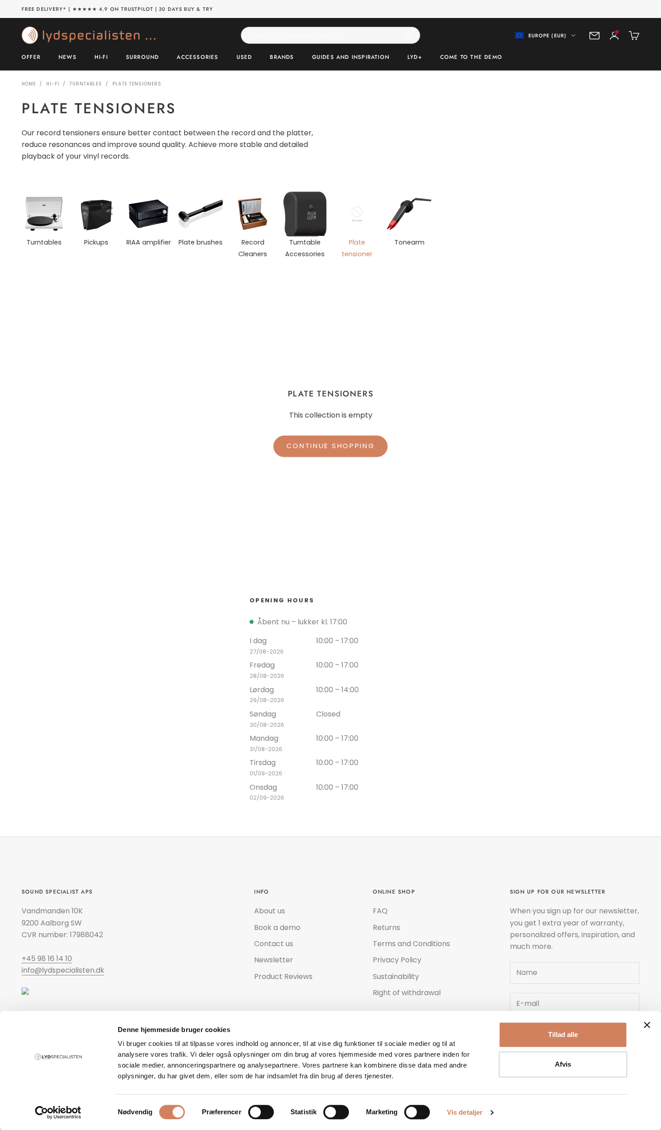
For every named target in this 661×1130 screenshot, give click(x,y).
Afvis (563, 1064)
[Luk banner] (647, 1025)
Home (29, 83)
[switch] (261, 1112)
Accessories (197, 57)
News (67, 57)
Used (244, 57)
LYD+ (414, 57)
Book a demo (277, 927)
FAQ (380, 911)
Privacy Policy (397, 960)
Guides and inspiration (350, 57)
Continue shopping (330, 445)
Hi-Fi (101, 57)
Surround (142, 57)
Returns (386, 927)
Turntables (86, 83)
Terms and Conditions (411, 944)
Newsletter (273, 960)
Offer (31, 57)
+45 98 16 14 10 (47, 958)
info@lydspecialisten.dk (63, 970)
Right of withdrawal (407, 993)
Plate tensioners (136, 83)
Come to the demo (471, 57)
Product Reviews (283, 976)
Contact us (273, 944)
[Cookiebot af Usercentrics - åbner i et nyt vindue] (58, 1112)
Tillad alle (563, 1034)
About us (269, 911)
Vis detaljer (464, 1112)
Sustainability (396, 976)
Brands (282, 57)
